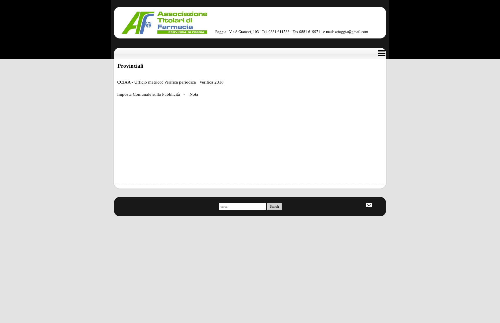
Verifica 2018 (211, 82)
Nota (194, 94)
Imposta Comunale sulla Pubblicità (148, 94)
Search (274, 206)
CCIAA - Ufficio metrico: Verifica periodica (157, 82)
